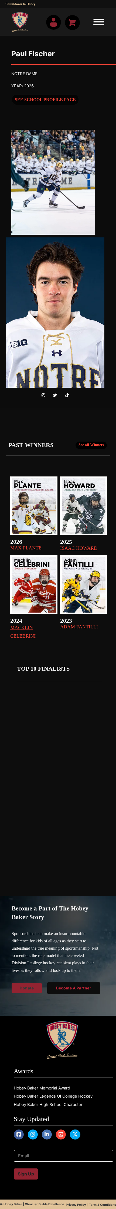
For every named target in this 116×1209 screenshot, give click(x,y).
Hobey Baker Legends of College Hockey (53, 1096)
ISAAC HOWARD (78, 548)
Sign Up (26, 1174)
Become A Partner (73, 988)
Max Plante (26, 548)
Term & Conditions (102, 1205)
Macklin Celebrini (23, 632)
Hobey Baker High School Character (48, 1104)
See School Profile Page (45, 99)
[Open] (97, 22)
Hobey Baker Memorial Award (42, 1088)
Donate (12, 37)
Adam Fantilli (79, 627)
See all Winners (91, 445)
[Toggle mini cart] (72, 22)
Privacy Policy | (77, 1205)
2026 (16, 541)
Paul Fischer (33, 53)
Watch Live (16, 29)
